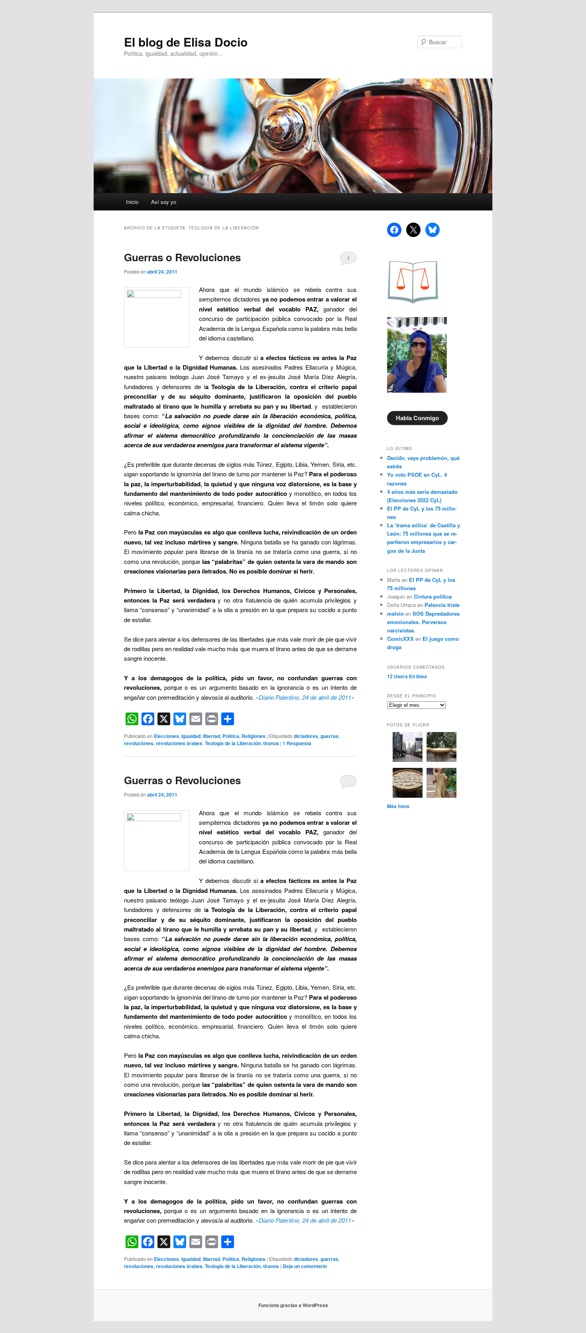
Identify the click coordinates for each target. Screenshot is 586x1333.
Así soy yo (163, 202)
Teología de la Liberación (233, 743)
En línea (407, 676)
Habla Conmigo (417, 417)
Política (230, 736)
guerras (329, 736)
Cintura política (433, 596)
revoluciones (138, 743)
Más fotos (398, 806)
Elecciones (166, 736)
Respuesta (297, 743)
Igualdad (191, 736)
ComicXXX (400, 638)
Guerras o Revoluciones (182, 257)
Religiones (253, 736)
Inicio (132, 202)
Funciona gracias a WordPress (293, 1305)
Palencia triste (442, 605)
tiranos (271, 743)
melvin (395, 613)
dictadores (306, 736)
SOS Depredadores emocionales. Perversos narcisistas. (423, 622)
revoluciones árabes (179, 743)
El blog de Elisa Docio (186, 41)
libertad (211, 736)
